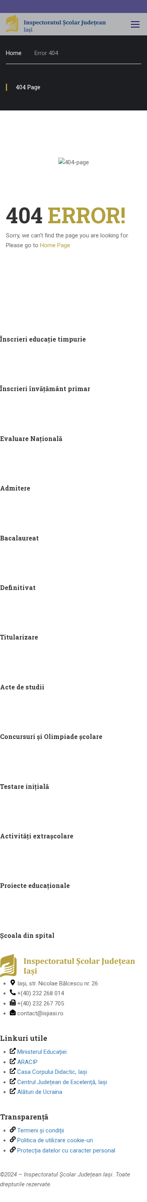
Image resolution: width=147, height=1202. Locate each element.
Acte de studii (22, 687)
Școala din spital (27, 935)
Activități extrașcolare (36, 836)
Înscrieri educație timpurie (43, 339)
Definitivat (18, 587)
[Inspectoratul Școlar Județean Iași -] (56, 24)
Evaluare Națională (31, 438)
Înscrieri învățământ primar (45, 388)
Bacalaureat (19, 538)
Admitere (15, 488)
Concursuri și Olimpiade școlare (51, 736)
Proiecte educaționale (35, 885)
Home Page (55, 245)
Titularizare (19, 637)
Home (14, 53)
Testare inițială (24, 786)
